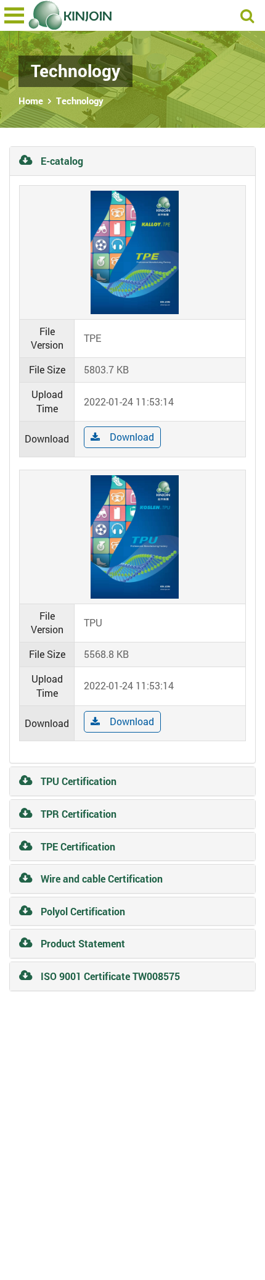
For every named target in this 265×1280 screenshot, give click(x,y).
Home (30, 100)
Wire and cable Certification (100, 878)
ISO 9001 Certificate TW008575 (109, 976)
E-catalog (60, 160)
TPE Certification (76, 846)
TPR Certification (77, 813)
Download (132, 436)
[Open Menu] (14, 15)
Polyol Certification (81, 911)
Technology (80, 100)
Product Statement (81, 943)
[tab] (132, 161)
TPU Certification (77, 781)
